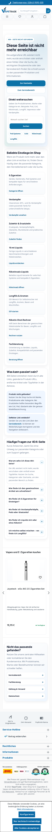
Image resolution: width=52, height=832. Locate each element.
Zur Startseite (26, 83)
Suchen (26, 126)
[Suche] (48, 10)
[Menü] (7, 16)
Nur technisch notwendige (27, 821)
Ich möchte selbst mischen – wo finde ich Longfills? (24, 532)
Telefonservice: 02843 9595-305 (27, 2)
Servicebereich (15, 424)
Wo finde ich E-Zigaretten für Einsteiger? (22, 500)
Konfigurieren (27, 814)
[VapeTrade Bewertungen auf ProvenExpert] (35, 771)
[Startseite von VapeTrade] (14, 9)
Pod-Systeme (15, 134)
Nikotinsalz (36, 134)
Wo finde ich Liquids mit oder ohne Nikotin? (23, 521)
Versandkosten (10, 782)
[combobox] (32, 10)
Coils (26, 134)
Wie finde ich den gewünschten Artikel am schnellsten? (24, 489)
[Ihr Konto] (32, 16)
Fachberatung (26, 682)
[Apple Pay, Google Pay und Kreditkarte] (27, 771)
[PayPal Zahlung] (16, 771)
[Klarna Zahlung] (21, 771)
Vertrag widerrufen (17, 736)
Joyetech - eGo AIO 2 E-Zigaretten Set (25, 589)
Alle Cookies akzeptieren (26, 828)
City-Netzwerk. (8, 792)
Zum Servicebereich (26, 90)
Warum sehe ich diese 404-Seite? (21, 462)
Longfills (13, 139)
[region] (26, 592)
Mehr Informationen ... (26, 809)
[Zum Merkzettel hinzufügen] (40, 577)
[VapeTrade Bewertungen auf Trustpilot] (44, 771)
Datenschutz (26, 696)
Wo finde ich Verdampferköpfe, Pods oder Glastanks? (24, 510)
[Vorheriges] (3, 593)
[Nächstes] (49, 593)
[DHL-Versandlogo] (8, 771)
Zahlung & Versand (26, 689)
